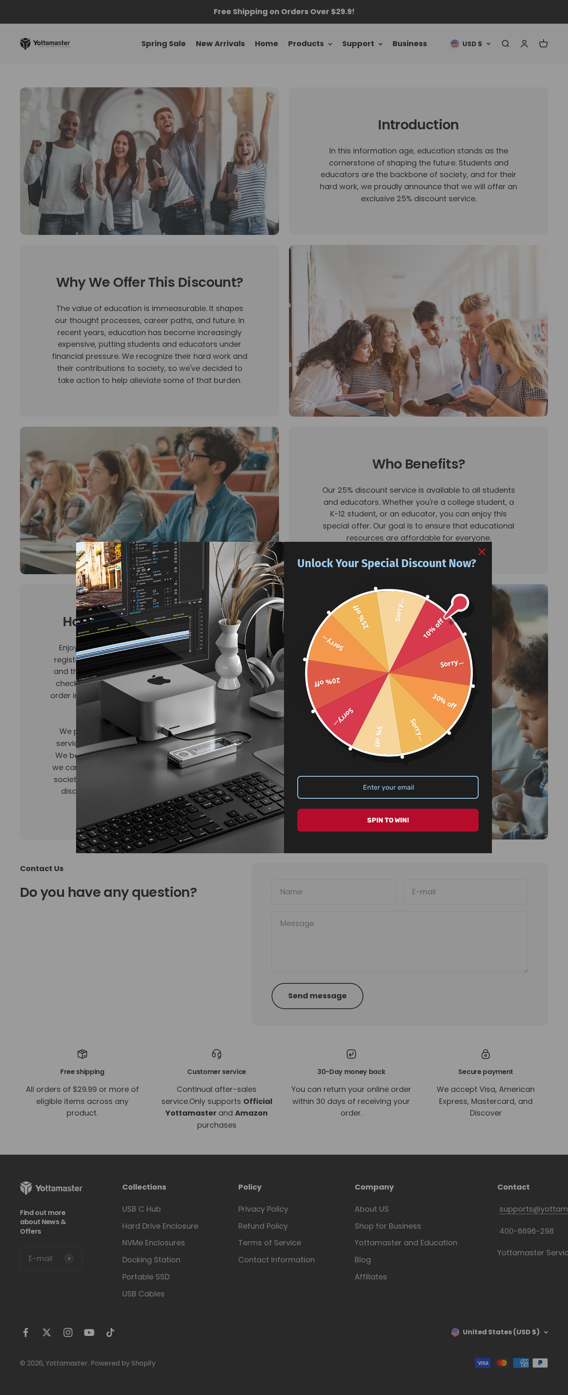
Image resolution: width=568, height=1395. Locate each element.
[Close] (482, 552)
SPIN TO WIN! (388, 820)
